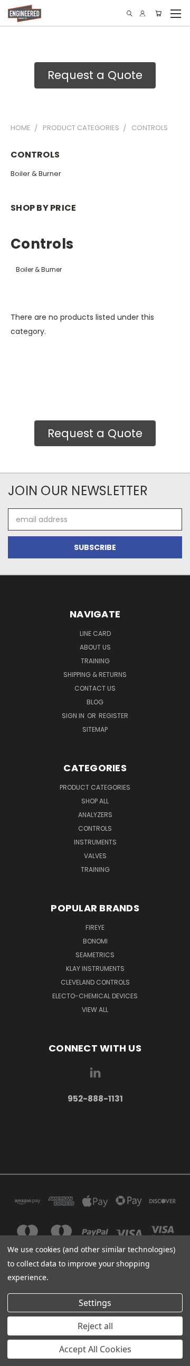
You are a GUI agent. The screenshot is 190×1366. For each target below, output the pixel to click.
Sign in (74, 715)
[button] (95, 1132)
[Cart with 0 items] (158, 13)
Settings (95, 1303)
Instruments (95, 842)
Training (95, 660)
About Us (95, 647)
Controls (95, 828)
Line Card (95, 633)
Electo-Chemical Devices (95, 995)
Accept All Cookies (95, 1349)
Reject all (95, 1326)
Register (113, 715)
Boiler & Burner (36, 174)
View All (95, 1009)
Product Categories (95, 787)
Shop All (95, 801)
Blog (95, 701)
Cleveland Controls (95, 982)
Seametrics (95, 954)
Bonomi (95, 941)
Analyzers (95, 814)
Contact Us (95, 688)
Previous (16, 1355)
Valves (95, 855)
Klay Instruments (95, 968)
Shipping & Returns (95, 674)
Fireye (95, 927)
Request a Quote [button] (95, 75)
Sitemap (95, 729)
